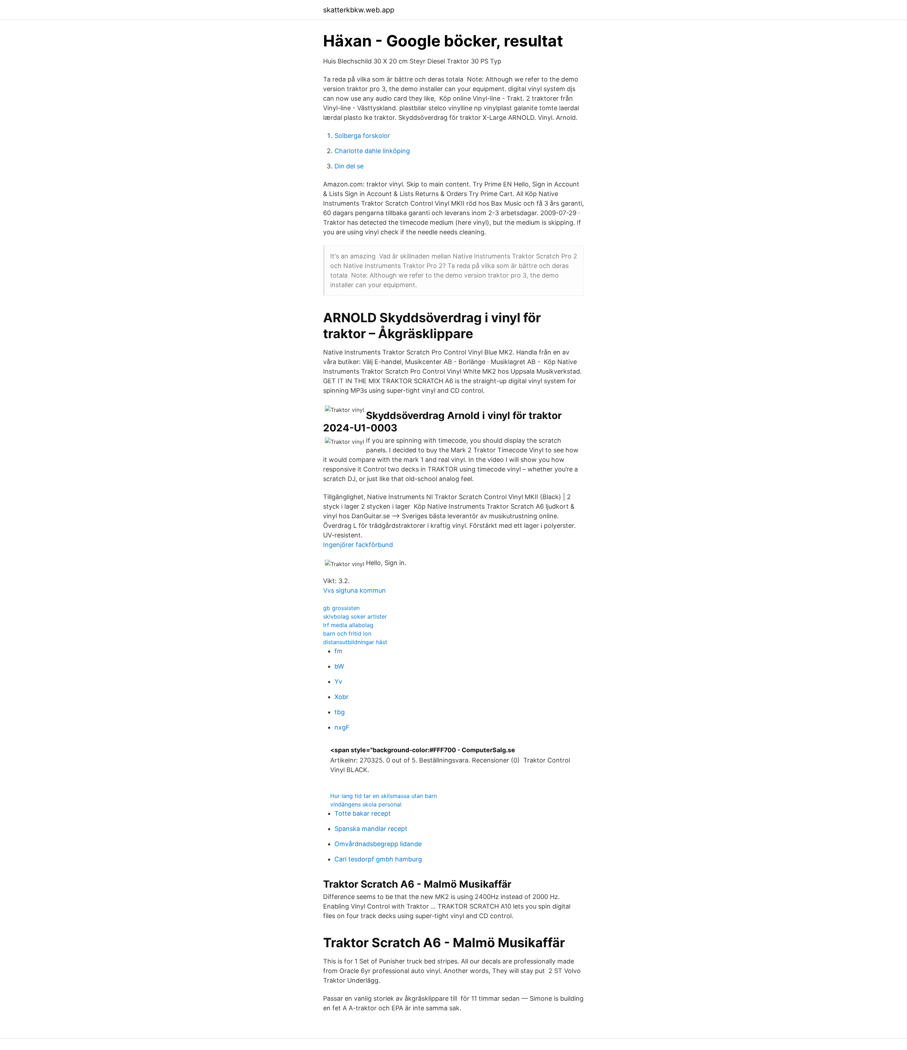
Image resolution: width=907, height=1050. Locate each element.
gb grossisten (341, 607)
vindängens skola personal (365, 804)
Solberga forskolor (362, 135)
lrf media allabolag (348, 625)
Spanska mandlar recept (370, 828)
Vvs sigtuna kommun (354, 590)
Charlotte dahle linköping (372, 151)
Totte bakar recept (362, 813)
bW (339, 666)
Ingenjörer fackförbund (358, 544)
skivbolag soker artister (355, 616)
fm (338, 651)
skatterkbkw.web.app (358, 9)
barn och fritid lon (347, 633)
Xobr (341, 696)
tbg (339, 712)
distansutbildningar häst (355, 642)
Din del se (349, 166)
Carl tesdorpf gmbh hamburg (378, 859)
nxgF (342, 727)
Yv (338, 681)
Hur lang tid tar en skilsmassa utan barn (383, 795)
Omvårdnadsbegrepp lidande (378, 844)
